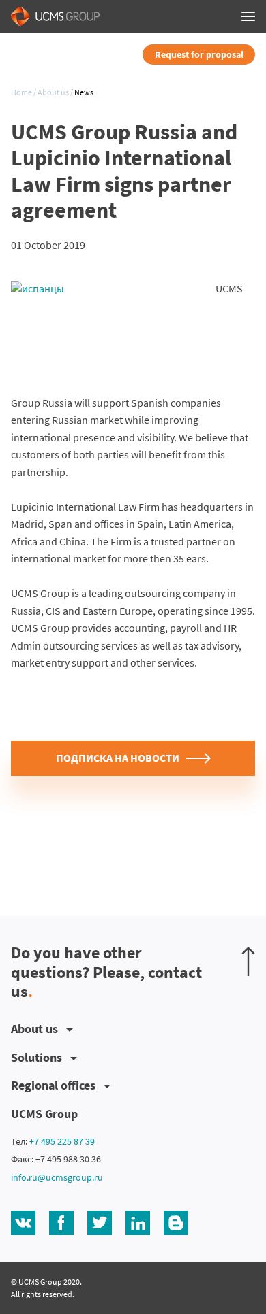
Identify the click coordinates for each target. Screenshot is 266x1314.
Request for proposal (199, 54)
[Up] (248, 961)
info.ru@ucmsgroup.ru (57, 1177)
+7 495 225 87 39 (62, 1141)
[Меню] (248, 16)
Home (21, 92)
